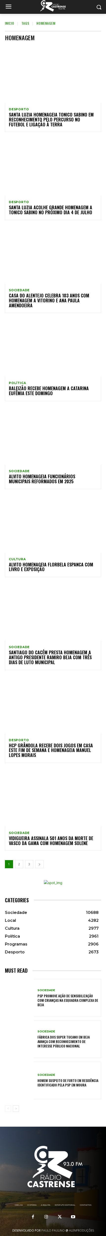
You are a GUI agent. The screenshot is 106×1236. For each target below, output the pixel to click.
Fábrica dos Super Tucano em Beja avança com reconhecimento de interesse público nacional (63, 1041)
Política (17, 383)
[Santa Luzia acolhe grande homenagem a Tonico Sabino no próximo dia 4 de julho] (53, 167)
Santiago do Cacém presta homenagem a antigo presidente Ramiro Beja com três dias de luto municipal (50, 657)
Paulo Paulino (53, 1230)
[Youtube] (73, 1217)
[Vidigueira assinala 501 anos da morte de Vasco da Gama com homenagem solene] (53, 798)
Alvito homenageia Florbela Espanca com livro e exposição (51, 567)
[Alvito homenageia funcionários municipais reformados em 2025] (53, 436)
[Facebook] (33, 1217)
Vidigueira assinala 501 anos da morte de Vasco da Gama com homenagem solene (51, 840)
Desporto (19, 109)
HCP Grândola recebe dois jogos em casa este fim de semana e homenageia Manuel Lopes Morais (51, 750)
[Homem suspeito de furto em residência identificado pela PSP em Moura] (19, 1080)
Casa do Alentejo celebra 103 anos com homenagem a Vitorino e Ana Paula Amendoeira (49, 300)
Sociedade (19, 290)
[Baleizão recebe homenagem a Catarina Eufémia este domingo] (53, 348)
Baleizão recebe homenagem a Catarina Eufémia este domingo (49, 390)
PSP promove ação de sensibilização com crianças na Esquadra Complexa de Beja (67, 1000)
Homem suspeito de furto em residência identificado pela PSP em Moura (67, 1082)
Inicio (9, 23)
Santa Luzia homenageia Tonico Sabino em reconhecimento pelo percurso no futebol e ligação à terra (51, 119)
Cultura (17, 559)
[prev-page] (8, 1108)
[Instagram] (46, 1217)
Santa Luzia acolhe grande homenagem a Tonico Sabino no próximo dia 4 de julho (50, 209)
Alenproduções (81, 1230)
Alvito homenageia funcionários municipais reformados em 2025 (42, 478)
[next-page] (39, 864)
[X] (59, 1217)
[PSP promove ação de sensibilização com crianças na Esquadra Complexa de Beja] (19, 998)
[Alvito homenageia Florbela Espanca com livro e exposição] (53, 524)
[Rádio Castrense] (53, 6)
